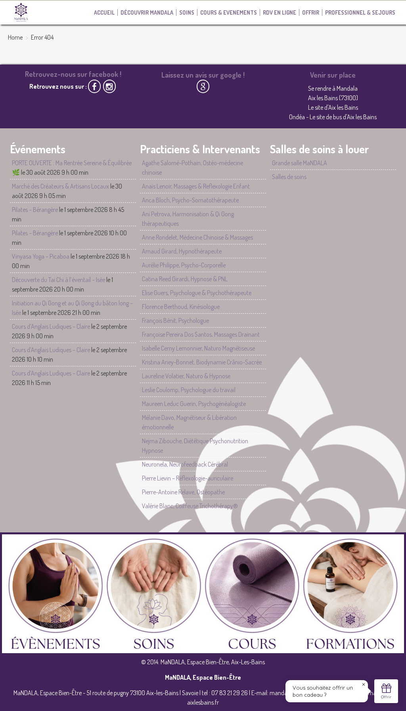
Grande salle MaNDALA (299, 163)
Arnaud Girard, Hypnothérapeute (182, 251)
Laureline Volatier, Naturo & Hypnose (186, 376)
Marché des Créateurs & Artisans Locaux (60, 186)
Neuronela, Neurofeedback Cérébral (185, 464)
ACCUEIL (104, 12)
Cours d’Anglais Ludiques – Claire (51, 326)
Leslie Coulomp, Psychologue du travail (189, 390)
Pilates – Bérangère (35, 209)
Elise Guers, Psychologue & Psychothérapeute (196, 293)
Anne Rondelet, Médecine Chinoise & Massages (197, 237)
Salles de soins (289, 177)
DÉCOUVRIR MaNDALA (147, 12)
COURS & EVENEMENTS (228, 12)
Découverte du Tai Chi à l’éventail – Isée (58, 280)
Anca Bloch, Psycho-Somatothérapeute (190, 200)
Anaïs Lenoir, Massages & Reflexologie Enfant (196, 186)
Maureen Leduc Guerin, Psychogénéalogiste (194, 404)
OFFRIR (310, 12)
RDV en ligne (279, 12)
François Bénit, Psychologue (175, 320)
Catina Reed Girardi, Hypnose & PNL (185, 279)
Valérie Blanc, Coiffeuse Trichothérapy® (190, 506)
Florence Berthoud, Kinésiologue (181, 307)
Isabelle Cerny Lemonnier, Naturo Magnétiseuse (198, 348)
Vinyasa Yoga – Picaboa (40, 256)
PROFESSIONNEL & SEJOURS (360, 12)
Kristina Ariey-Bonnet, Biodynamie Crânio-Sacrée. (202, 362)
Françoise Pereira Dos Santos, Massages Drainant (201, 334)
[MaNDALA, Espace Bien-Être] (21, 12)
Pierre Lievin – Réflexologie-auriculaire (187, 478)
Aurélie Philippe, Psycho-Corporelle (184, 265)
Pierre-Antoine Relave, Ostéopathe (183, 492)
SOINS (186, 12)
